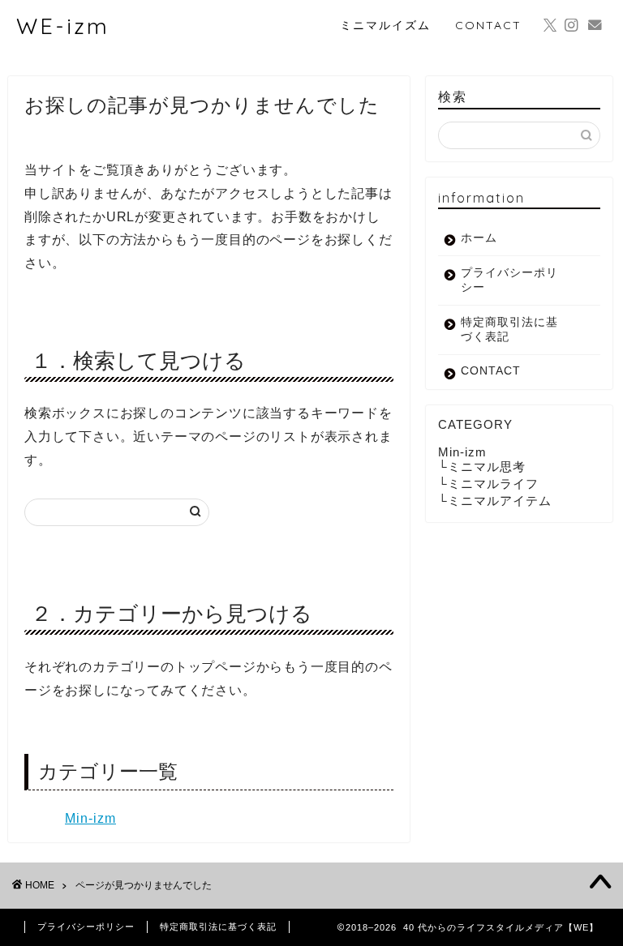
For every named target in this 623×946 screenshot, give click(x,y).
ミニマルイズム (385, 25)
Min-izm (90, 818)
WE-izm (63, 26)
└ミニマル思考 (482, 466)
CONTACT (488, 25)
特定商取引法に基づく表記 (509, 329)
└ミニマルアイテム (495, 500)
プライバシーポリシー (509, 280)
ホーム (479, 238)
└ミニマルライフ (488, 483)
